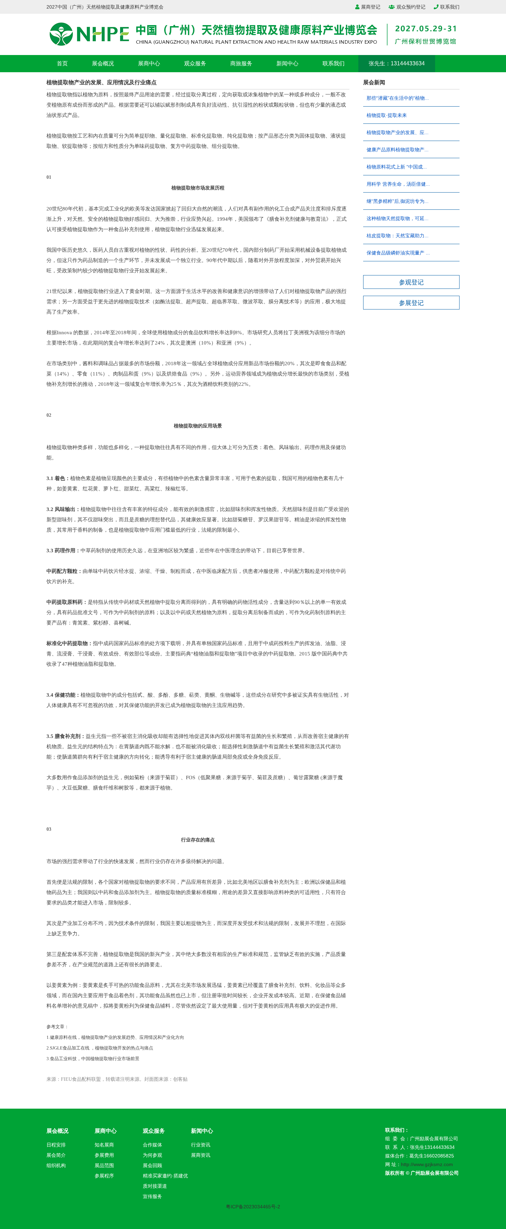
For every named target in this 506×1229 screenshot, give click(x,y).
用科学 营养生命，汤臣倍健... (398, 184)
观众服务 (195, 63)
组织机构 (56, 1165)
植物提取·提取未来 (387, 115)
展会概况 (103, 63)
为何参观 (152, 1155)
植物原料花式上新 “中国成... (397, 167)
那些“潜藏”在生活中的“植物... (398, 98)
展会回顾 (152, 1165)
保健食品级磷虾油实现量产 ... (398, 252)
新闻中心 (287, 63)
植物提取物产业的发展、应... (398, 132)
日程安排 (56, 1145)
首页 (62, 63)
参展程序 (104, 1175)
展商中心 (149, 63)
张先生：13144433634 (397, 63)
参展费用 (104, 1155)
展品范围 (104, 1165)
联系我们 (450, 7)
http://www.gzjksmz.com (427, 1164)
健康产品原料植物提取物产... (398, 149)
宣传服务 (152, 1196)
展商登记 (370, 7)
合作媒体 (152, 1145)
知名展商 (104, 1145)
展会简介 (56, 1155)
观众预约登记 (411, 7)
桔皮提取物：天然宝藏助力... (398, 235)
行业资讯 (200, 1145)
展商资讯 (200, 1155)
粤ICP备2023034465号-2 (253, 1206)
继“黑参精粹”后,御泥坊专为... (398, 201)
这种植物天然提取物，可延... (398, 218)
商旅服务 (241, 63)
